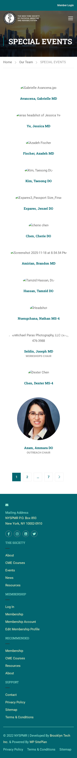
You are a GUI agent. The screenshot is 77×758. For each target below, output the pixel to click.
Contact (11, 695)
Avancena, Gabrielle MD (38, 98)
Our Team (26, 62)
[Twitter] (34, 534)
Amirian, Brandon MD (38, 263)
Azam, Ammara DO (38, 448)
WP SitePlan (38, 742)
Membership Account (20, 622)
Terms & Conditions (19, 717)
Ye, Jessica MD (38, 126)
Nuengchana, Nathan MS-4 (38, 318)
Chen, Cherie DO (38, 236)
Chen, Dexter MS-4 (38, 383)
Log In (9, 607)
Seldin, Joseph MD (38, 351)
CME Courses (15, 563)
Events (10, 570)
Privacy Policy (15, 702)
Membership (14, 614)
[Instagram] (17, 534)
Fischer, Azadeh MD (38, 153)
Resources (13, 585)
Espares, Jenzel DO (38, 208)
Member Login (65, 5)
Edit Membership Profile (22, 629)
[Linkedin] (25, 534)
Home (7, 62)
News (9, 578)
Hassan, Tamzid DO (38, 291)
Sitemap (11, 710)
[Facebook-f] (8, 534)
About (9, 555)
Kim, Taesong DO (38, 181)
